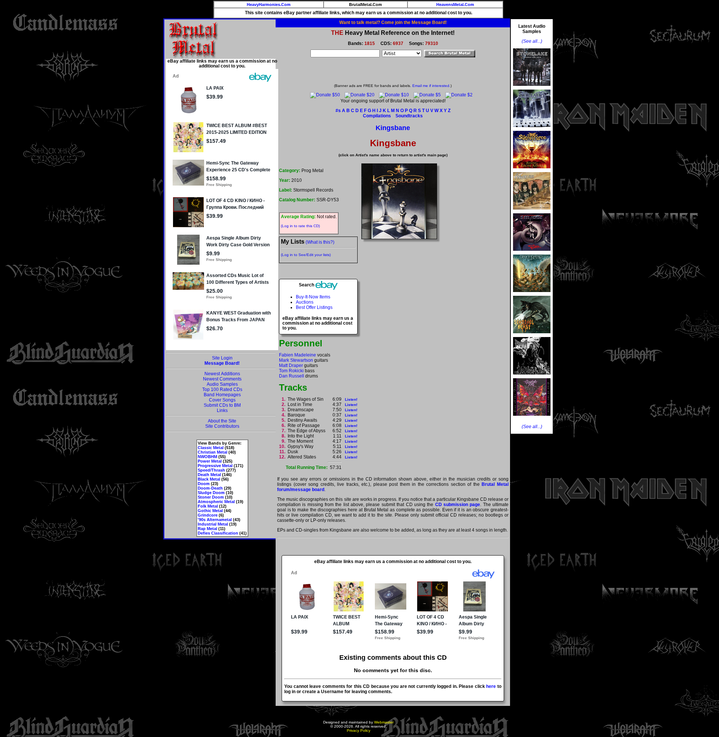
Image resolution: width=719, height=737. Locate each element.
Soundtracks (409, 115)
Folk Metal (208, 506)
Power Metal (210, 461)
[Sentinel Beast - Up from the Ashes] (531, 335)
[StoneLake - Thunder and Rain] (531, 88)
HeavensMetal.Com (455, 4)
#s (338, 110)
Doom (204, 483)
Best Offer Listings (314, 307)
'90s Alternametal (215, 519)
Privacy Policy (358, 730)
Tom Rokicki (291, 370)
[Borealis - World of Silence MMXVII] (531, 129)
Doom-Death (210, 488)
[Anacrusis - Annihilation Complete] (531, 211)
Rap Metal (207, 528)
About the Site (222, 421)
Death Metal (209, 474)
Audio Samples (222, 384)
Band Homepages (222, 394)
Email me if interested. (431, 86)
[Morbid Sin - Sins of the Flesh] (531, 418)
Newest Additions (222, 373)
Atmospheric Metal (216, 501)
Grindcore (208, 515)
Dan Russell (291, 376)
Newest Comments (222, 379)
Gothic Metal (210, 510)
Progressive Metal (215, 465)
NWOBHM (207, 456)
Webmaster (384, 722)
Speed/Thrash (211, 470)
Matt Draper (291, 365)
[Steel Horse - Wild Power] (531, 253)
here (491, 686)
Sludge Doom (211, 492)
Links (222, 410)
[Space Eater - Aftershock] (531, 294)
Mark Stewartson (296, 360)
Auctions (304, 302)
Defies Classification (218, 533)
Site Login (222, 358)
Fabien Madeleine (297, 355)
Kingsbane (393, 128)
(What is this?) (320, 242)
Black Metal (209, 479)
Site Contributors (222, 426)
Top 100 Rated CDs (222, 389)
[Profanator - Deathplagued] (531, 376)
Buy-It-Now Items (313, 297)
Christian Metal (212, 452)
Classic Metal (211, 447)
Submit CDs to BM (222, 405)
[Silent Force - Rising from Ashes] (531, 170)
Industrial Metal (213, 524)
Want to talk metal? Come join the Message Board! (393, 22)
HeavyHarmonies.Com (269, 4)
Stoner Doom (211, 497)
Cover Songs (222, 400)
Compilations (377, 115)
